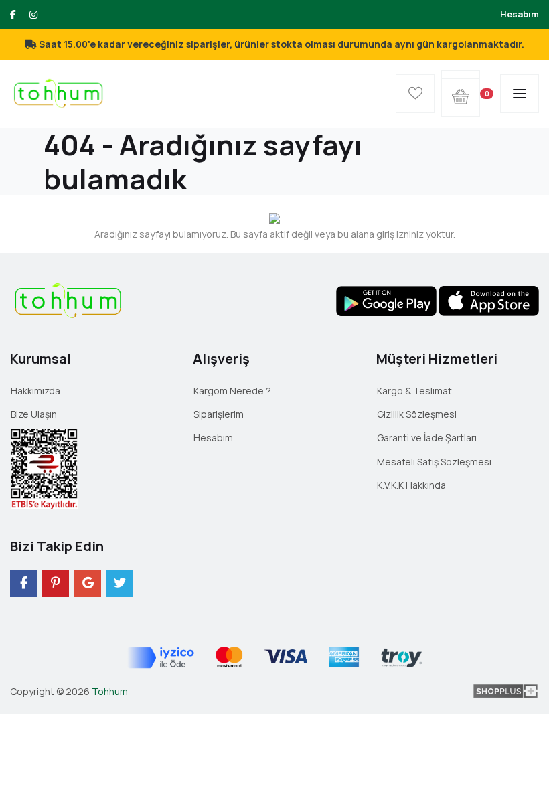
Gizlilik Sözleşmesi (417, 414)
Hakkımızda (35, 390)
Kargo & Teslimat (414, 390)
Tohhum (110, 691)
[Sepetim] (460, 74)
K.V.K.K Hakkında (411, 485)
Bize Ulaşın (34, 414)
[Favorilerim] (415, 93)
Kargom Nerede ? (232, 390)
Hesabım (519, 14)
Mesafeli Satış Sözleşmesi (434, 461)
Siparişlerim (218, 414)
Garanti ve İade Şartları (427, 437)
